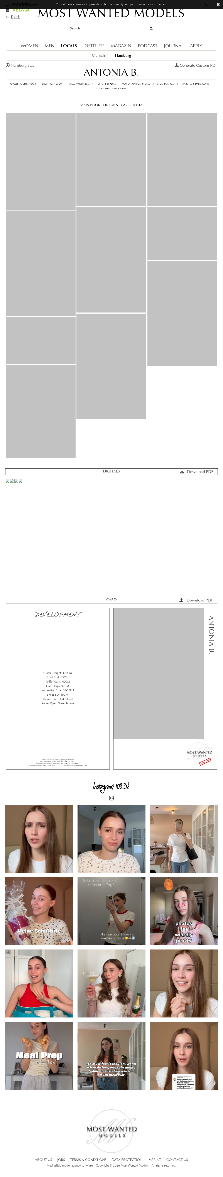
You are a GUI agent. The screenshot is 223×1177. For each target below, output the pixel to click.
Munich (98, 56)
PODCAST (147, 46)
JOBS (61, 1160)
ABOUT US (43, 1160)
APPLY (196, 46)
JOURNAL (174, 46)
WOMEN (29, 46)
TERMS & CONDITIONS (88, 1160)
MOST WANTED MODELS (111, 14)
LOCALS (69, 46)
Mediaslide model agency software (70, 1165)
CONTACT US (177, 1160)
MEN (49, 46)
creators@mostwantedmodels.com (188, 30)
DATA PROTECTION (127, 1160)
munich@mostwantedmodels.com (188, 15)
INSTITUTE (94, 46)
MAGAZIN (121, 46)
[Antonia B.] (41, 161)
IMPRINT (154, 1160)
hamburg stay (22, 66)
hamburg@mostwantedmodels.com (189, 23)
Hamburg (123, 55)
